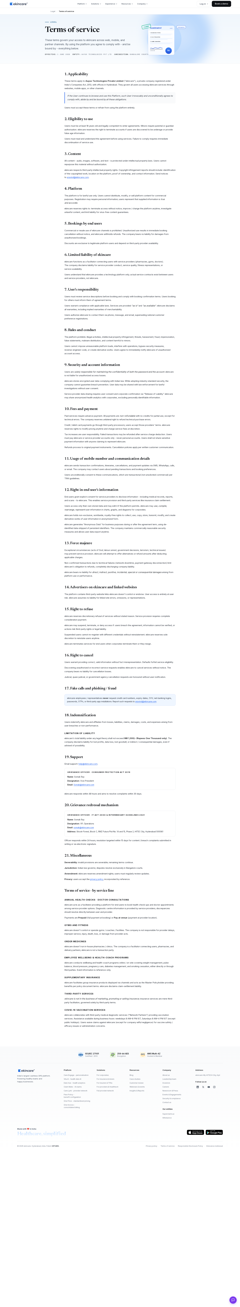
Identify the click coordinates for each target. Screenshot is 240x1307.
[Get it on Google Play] (214, 1132)
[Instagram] (214, 1087)
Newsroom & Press (170, 1091)
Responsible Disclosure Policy (190, 1146)
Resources (126, 4)
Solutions (95, 4)
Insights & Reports (137, 1091)
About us (166, 1075)
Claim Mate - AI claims (73, 1087)
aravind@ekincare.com (78, 177)
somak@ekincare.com (84, 827)
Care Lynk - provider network (75, 1091)
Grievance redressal (214, 1146)
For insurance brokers (105, 1079)
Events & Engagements (171, 1095)
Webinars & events (137, 1087)
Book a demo (221, 3)
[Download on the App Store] (195, 1132)
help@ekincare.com (88, 764)
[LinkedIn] (197, 1087)
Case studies (135, 1079)
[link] (18, 4)
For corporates (103, 1075)
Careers (165, 1087)
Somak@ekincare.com (84, 785)
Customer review (136, 1083)
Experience (110, 4)
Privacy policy (151, 1146)
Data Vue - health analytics (74, 1083)
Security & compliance (171, 1098)
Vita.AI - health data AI (72, 1079)
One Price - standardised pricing (77, 1101)
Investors (166, 1083)
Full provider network (105, 1091)
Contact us (166, 1102)
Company (141, 4)
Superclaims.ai (168, 1114)
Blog (131, 1075)
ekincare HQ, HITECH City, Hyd (207, 1075)
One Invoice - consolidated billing (72, 1106)
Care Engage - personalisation (76, 1075)
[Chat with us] (233, 1300)
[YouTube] (209, 1087)
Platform (81, 4)
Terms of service (168, 1146)
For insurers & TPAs (104, 1083)
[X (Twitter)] (203, 1087)
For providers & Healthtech (107, 1087)
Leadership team (169, 1079)
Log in (203, 4)
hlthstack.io (167, 1118)
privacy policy (96, 879)
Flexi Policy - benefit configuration (72, 1096)
